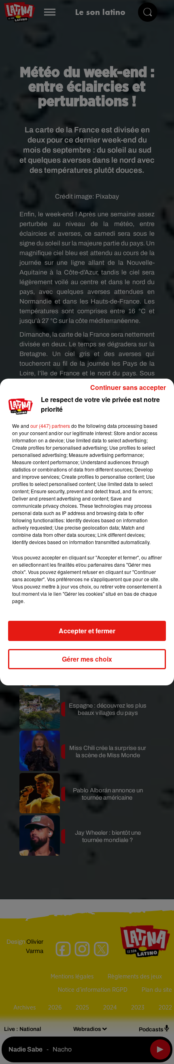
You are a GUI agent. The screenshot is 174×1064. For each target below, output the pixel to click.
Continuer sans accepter (128, 387)
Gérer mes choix (87, 659)
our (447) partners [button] (50, 425)
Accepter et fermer (87, 630)
